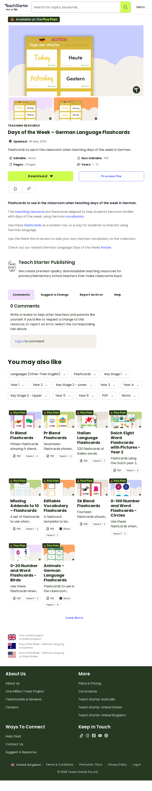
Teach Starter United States (100, 707)
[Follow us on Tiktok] (81, 735)
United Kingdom (27, 765)
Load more (74, 618)
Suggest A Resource (21, 752)
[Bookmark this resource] (15, 188)
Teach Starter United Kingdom (102, 715)
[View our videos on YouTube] (100, 735)
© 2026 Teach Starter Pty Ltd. (77, 772)
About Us (13, 683)
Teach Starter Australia (96, 699)
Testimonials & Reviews (24, 699)
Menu (140, 7)
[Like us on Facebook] (94, 735)
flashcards (32, 225)
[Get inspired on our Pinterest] (106, 735)
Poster (106, 247)
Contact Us (14, 744)
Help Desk (13, 736)
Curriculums (87, 691)
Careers (12, 707)
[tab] (21, 294)
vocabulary (75, 216)
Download (38, 176)
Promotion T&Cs (90, 765)
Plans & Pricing (89, 683)
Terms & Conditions (59, 765)
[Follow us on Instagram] (88, 735)
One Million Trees (25, 691)
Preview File (111, 176)
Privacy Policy (117, 765)
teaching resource (29, 211)
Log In (137, 765)
